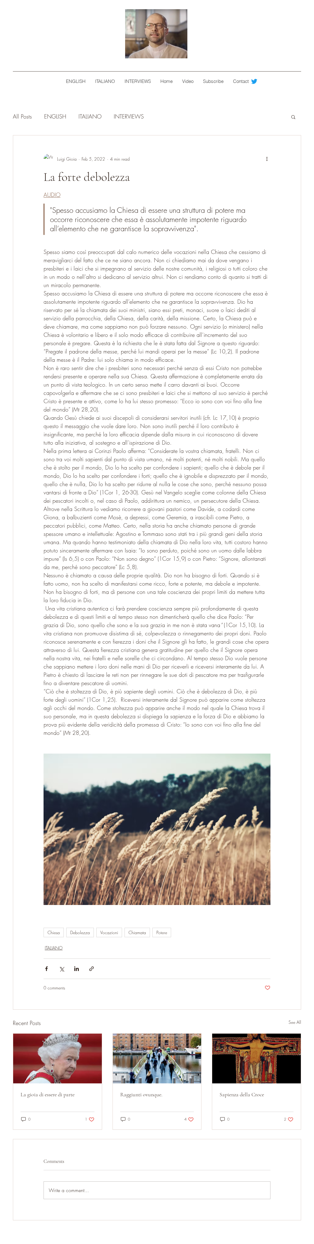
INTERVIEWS (129, 116)
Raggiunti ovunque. (141, 1094)
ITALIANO (89, 116)
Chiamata (137, 932)
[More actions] (266, 158)
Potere (161, 932)
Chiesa (54, 932)
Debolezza (80, 932)
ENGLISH (55, 116)
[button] (293, 116)
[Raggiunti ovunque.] (157, 1058)
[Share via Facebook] (46, 969)
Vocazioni (109, 932)
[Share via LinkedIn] (76, 969)
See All (295, 1022)
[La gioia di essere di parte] (57, 1058)
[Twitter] (254, 81)
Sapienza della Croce (242, 1094)
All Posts (22, 116)
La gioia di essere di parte (48, 1094)
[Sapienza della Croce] (256, 1058)
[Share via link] (91, 969)
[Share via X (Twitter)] (61, 969)
